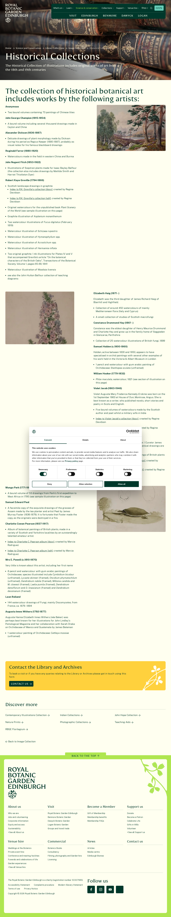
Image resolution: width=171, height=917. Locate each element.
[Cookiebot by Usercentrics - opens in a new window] (128, 431)
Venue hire (132, 8)
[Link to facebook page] (91, 889)
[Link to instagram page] (100, 889)
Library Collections (54, 48)
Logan (143, 15)
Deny (49, 484)
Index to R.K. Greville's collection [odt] (30, 198)
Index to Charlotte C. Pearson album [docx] (31, 541)
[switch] (71, 474)
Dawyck (127, 15)
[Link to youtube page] (110, 889)
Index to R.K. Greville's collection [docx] (31, 189)
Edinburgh (89, 15)
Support (120, 8)
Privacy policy (71, 461)
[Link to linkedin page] (119, 889)
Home (8, 48)
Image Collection (76, 48)
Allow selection (85, 484)
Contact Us (19, 683)
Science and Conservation (28, 48)
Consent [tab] (48, 440)
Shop (143, 8)
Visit (73, 15)
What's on (57, 8)
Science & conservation (87, 8)
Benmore (110, 15)
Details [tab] (85, 440)
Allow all (121, 484)
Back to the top (84, 755)
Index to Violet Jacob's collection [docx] (117, 418)
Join (159, 8)
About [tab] (123, 440)
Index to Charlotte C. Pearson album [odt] (30, 550)
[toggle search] (151, 8)
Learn (69, 8)
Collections (107, 8)
